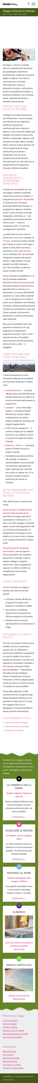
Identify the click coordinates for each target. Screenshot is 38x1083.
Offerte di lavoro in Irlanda (17, 726)
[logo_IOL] (16, 4)
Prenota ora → (19, 816)
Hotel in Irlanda (10, 1024)
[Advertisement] (19, 29)
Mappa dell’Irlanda (11, 1058)
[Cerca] (28, 4)
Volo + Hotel (19, 949)
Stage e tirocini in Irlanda (19, 11)
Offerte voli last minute (19, 995)
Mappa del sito (9, 1051)
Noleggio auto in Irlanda (13, 1030)
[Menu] (32, 4)
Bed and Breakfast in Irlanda (15, 1034)
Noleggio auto (19, 999)
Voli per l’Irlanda (10, 1020)
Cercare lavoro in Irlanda (17, 722)
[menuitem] (28, 4)
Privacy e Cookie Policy (13, 1068)
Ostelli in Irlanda (10, 1027)
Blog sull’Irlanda (10, 1061)
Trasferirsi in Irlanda (15, 730)
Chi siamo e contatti (12, 1064)
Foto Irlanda (8, 1055)
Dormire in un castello (13, 1037)
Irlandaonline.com (8, 1076)
